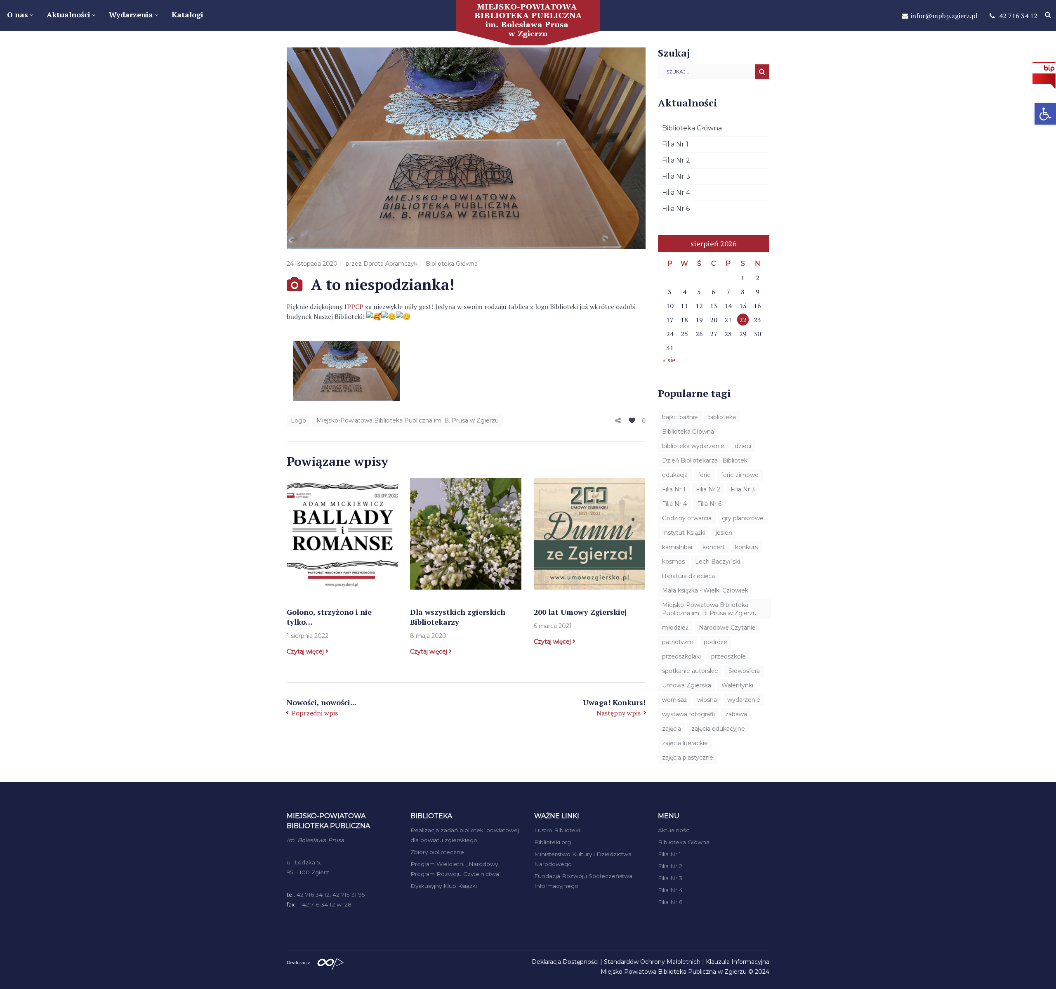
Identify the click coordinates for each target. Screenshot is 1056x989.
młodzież (675, 627)
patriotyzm (677, 642)
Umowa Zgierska (686, 685)
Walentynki (737, 685)
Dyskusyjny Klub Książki (443, 886)
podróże (715, 642)
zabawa (736, 714)
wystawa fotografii (688, 714)
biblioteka (722, 417)
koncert (713, 547)
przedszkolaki (681, 656)
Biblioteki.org (552, 842)
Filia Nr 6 (676, 208)
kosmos (673, 561)
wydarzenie (743, 699)
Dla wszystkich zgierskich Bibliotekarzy (457, 617)
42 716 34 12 (1018, 15)
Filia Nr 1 (675, 144)
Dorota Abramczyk (390, 263)
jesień (724, 532)
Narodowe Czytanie (727, 627)
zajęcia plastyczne (687, 757)
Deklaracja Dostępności (565, 961)
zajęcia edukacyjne (718, 728)
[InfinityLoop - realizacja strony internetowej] (330, 961)
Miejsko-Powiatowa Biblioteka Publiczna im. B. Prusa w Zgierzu (407, 420)
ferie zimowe (740, 475)
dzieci (743, 446)
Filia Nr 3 (676, 176)
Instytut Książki (683, 532)
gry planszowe (743, 518)
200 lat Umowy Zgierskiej (580, 612)
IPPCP (353, 306)
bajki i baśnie (680, 417)
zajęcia (671, 728)
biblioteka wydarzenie (693, 446)
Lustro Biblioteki (557, 830)
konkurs (746, 547)
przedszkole (728, 656)
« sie (668, 359)
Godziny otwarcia (687, 518)
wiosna (707, 699)
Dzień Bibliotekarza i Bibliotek (704, 460)
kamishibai (677, 547)
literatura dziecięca (688, 576)
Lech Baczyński (717, 561)
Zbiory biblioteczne (437, 852)
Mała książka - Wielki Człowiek (705, 590)
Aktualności (674, 830)
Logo (298, 420)
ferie (704, 475)
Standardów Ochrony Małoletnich (652, 961)
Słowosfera (744, 671)
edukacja (675, 475)
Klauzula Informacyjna (737, 961)
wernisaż (674, 699)
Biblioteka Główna (452, 263)
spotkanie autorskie (690, 671)
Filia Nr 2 (676, 160)
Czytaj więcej (305, 651)
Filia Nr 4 (676, 192)
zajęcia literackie (685, 743)
